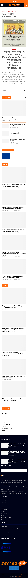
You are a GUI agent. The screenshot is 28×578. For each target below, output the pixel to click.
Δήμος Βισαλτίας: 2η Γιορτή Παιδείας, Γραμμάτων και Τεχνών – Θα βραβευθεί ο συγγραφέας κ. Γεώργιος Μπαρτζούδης (14, 60)
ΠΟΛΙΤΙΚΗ (4, 422)
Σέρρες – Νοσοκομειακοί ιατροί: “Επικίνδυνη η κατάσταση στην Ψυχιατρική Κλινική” (14, 254)
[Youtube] (14, 568)
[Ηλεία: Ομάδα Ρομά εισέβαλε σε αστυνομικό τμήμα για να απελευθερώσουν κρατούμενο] (14, 343)
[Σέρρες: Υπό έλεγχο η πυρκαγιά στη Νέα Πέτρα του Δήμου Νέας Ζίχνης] (5, 133)
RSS (3, 476)
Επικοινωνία (3, 534)
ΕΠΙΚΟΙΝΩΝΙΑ (18, 576)
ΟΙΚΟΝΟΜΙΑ (5, 420)
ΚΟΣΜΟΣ (4, 418)
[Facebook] (10, 568)
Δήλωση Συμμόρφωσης (6, 532)
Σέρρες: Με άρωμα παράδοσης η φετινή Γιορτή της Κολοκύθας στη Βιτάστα (16, 452)
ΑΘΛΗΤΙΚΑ (4, 413)
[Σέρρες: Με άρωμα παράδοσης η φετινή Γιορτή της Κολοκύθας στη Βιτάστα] (5, 126)
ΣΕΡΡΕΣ (13, 49)
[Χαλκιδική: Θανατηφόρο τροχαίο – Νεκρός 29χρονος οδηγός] (14, 367)
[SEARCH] (24, 90)
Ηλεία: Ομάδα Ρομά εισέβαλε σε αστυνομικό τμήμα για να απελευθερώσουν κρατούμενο (14, 354)
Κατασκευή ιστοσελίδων (22, 574)
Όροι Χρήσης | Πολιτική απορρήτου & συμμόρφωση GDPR (12, 529)
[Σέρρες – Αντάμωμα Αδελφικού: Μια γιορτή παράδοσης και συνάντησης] (14, 108)
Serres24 (6, 187)
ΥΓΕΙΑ (3, 430)
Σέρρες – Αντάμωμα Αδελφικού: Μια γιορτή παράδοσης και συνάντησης (13, 118)
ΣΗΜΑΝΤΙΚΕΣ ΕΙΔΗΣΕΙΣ (7, 428)
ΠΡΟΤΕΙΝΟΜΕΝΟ (6, 424)
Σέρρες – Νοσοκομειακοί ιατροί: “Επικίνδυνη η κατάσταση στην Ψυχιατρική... (18, 141)
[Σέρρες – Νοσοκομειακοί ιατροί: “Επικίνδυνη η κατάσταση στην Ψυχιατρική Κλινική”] (5, 141)
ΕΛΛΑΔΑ (4, 415)
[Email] (17, 568)
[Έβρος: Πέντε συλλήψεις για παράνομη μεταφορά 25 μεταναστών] (14, 389)
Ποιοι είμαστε (4, 526)
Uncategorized (5, 411)
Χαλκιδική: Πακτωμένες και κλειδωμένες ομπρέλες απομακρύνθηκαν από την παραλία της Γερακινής (13, 330)
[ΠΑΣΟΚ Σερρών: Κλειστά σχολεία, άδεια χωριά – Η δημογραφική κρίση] (14, 266)
